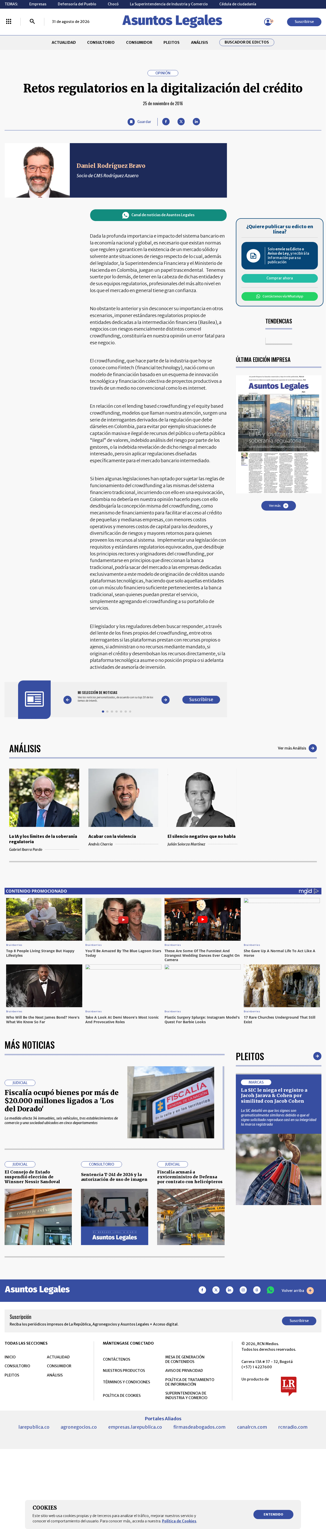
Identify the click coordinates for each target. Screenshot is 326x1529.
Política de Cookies (179, 1521)
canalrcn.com (252, 1427)
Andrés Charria (100, 844)
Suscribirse (304, 21)
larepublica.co (33, 1427)
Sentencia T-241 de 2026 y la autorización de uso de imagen (114, 1177)
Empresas (37, 4)
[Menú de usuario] (267, 22)
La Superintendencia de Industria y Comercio (169, 4)
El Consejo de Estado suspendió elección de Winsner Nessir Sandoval (32, 1176)
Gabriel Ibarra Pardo (25, 849)
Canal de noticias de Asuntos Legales (163, 215)
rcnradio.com (293, 1427)
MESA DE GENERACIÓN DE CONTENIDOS (185, 1359)
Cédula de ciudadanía (237, 4)
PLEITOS (172, 42)
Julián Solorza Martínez (186, 844)
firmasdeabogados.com (199, 1427)
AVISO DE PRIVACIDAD (184, 1370)
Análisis (25, 748)
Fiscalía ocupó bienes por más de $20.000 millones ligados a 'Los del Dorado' (62, 1100)
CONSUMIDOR (139, 42)
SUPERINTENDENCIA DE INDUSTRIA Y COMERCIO (186, 1395)
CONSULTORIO (101, 42)
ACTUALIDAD (64, 42)
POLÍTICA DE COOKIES (122, 1395)
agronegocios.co (79, 1427)
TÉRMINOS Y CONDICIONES (126, 1382)
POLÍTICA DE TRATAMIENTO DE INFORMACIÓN (189, 1382)
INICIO (10, 1357)
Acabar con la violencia (112, 836)
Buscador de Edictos (247, 42)
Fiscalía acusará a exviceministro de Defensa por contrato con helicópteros (190, 1176)
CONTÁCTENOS (116, 1359)
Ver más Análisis (292, 748)
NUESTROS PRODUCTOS (124, 1370)
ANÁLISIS (199, 42)
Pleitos (250, 1056)
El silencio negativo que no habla (202, 836)
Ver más (275, 506)
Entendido (273, 1514)
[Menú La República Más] (9, 22)
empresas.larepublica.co (135, 1427)
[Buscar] (32, 22)
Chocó (113, 4)
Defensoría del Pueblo (77, 4)
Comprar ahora (279, 278)
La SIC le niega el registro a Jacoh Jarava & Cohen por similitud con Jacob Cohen (274, 1095)
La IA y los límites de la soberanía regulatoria (43, 839)
